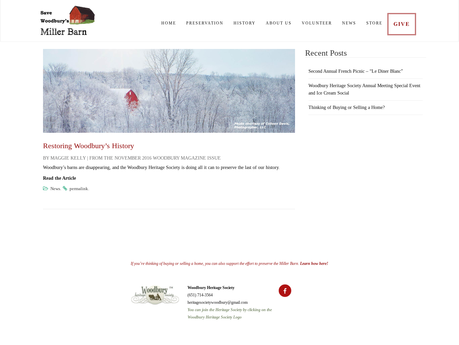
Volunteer (317, 23)
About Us (279, 23)
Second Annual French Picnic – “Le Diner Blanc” (355, 71)
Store (374, 23)
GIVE (401, 24)
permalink (79, 188)
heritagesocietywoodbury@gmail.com (217, 302)
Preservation (204, 23)
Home (168, 23)
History (245, 23)
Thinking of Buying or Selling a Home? (346, 107)
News (349, 23)
